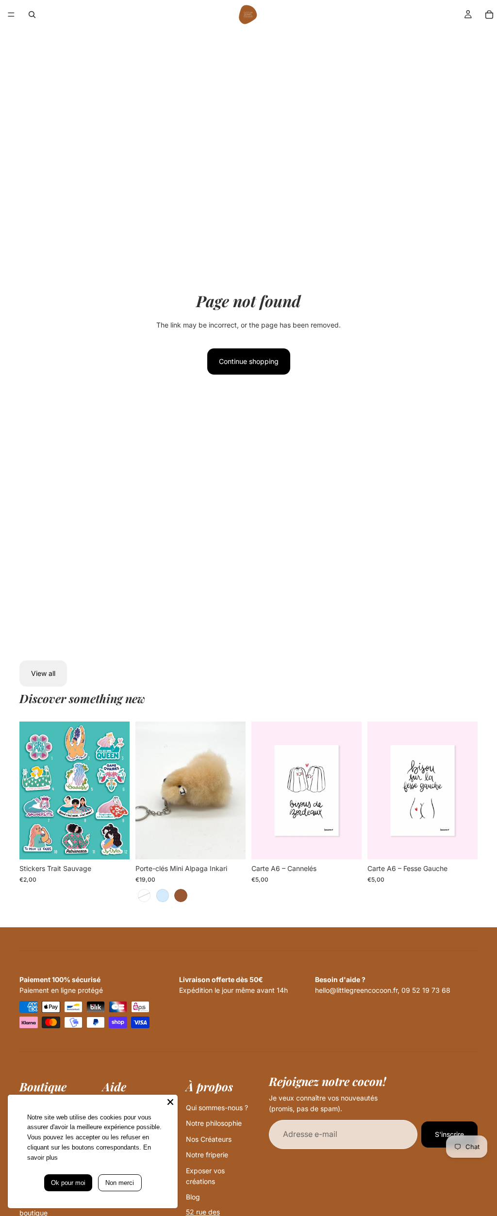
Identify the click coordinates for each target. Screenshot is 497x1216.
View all (43, 673)
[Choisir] (114, 844)
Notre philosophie (214, 1123)
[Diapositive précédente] (30, 790)
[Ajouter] (346, 844)
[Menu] (11, 14)
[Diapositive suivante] (119, 790)
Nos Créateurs (209, 1139)
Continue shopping (249, 361)
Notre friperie (207, 1154)
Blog (193, 1197)
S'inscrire (449, 1134)
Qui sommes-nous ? (217, 1107)
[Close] (170, 1102)
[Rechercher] (32, 14)
